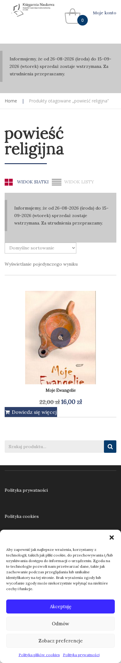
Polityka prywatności (81, 654)
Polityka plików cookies (39, 654)
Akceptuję (60, 606)
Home (11, 101)
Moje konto (104, 13)
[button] (112, 537)
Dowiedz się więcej (34, 412)
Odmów (60, 624)
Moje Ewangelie (61, 390)
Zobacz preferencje (60, 641)
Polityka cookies (22, 516)
